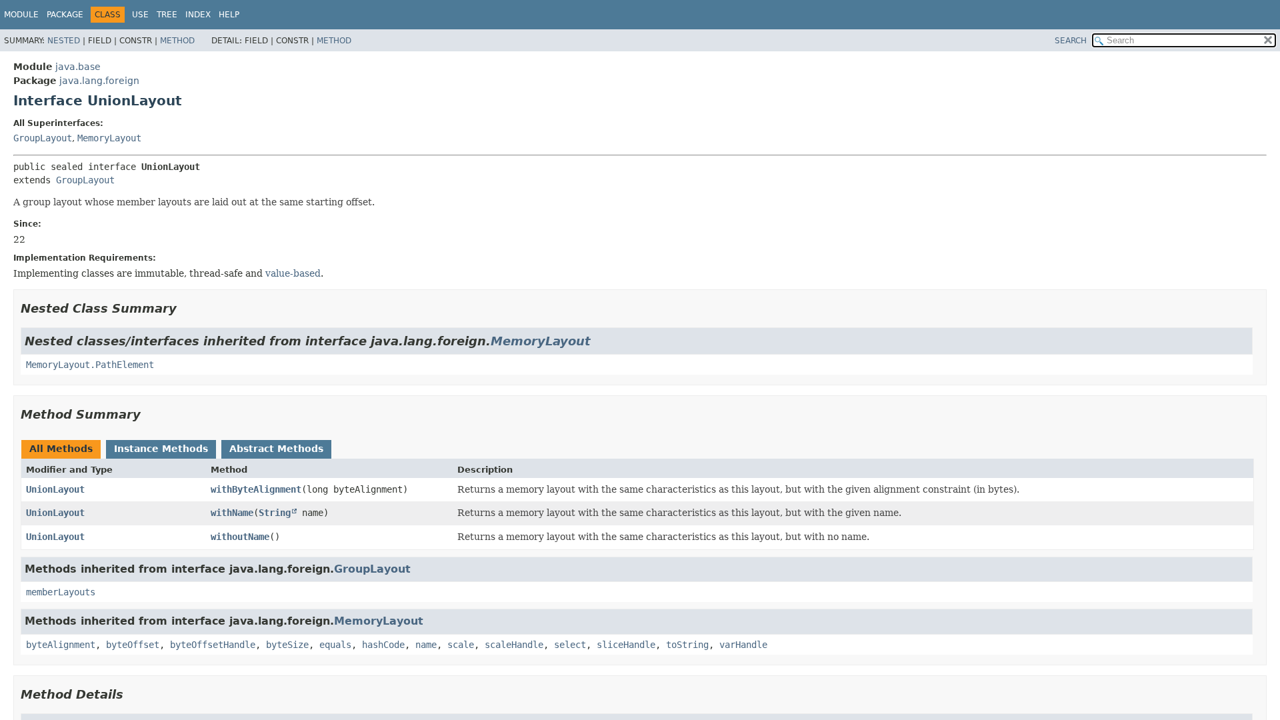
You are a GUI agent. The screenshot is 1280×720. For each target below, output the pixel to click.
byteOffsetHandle (212, 644)
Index (198, 14)
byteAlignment (60, 644)
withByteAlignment (256, 489)
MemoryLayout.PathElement (90, 364)
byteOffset (132, 644)
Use (140, 14)
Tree (167, 14)
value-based (293, 273)
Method (177, 40)
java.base (78, 66)
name (426, 644)
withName (232, 512)
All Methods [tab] (61, 448)
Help (229, 14)
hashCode (383, 644)
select (570, 644)
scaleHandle (514, 644)
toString (687, 644)
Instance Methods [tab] (161, 448)
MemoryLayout (109, 138)
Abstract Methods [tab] (276, 448)
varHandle (743, 644)
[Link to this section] (186, 308)
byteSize (287, 644)
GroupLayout (42, 138)
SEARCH (1071, 40)
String (275, 512)
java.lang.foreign (99, 80)
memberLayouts (60, 592)
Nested (63, 40)
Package (65, 14)
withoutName (240, 536)
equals (335, 644)
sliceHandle (626, 644)
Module (21, 14)
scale (460, 644)
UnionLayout (55, 489)
